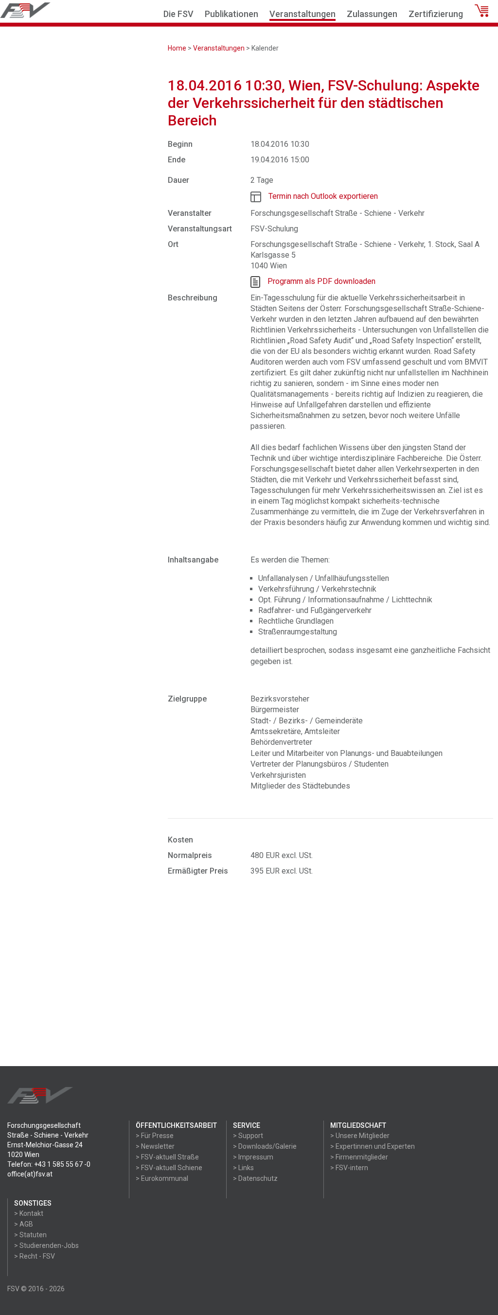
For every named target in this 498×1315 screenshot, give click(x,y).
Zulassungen (372, 14)
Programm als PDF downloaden (321, 281)
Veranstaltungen (302, 14)
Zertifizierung (436, 14)
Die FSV (178, 14)
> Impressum (253, 1157)
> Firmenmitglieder (359, 1157)
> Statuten (30, 1235)
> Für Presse (155, 1136)
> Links (243, 1168)
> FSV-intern (349, 1168)
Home (177, 48)
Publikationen (231, 14)
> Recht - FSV (34, 1256)
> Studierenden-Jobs (46, 1245)
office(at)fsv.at (30, 1174)
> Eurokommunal (162, 1178)
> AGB (23, 1224)
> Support (248, 1136)
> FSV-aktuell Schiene (169, 1168)
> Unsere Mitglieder (360, 1136)
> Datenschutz (255, 1178)
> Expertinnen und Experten (372, 1146)
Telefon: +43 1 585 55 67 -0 (48, 1164)
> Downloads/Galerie (265, 1146)
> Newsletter (155, 1146)
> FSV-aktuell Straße (167, 1157)
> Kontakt (28, 1213)
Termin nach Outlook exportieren (323, 196)
